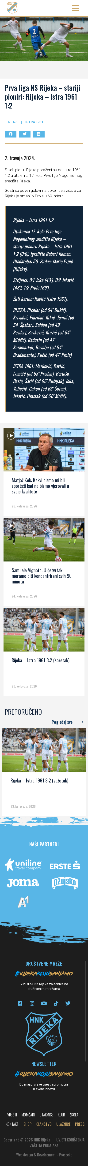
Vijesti (12, 1115)
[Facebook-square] (20, 1003)
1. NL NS (11, 122)
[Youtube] (44, 1003)
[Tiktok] (56, 1003)
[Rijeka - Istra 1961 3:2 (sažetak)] (44, 631)
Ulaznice (63, 1124)
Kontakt (12, 1124)
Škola (74, 1115)
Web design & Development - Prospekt (44, 1155)
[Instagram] (32, 1003)
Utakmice (47, 1115)
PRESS (79, 1124)
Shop (27, 1124)
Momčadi (28, 1115)
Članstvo (44, 1124)
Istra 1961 (34, 122)
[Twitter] (68, 1003)
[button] (75, 8)
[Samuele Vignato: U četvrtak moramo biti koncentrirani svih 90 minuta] (44, 541)
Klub (61, 1115)
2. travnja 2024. (20, 158)
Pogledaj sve (62, 722)
